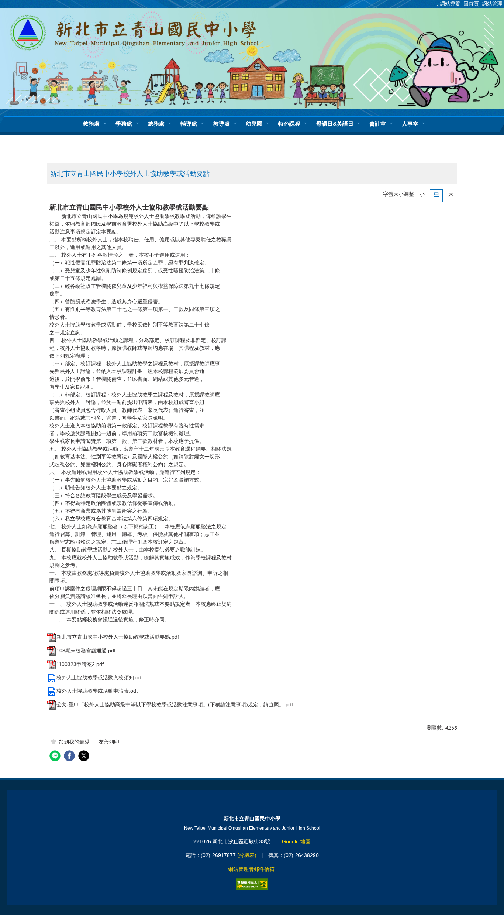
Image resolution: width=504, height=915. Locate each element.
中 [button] (436, 194)
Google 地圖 (296, 841)
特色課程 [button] (289, 123)
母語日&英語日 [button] (334, 123)
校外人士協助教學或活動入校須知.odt (99, 677)
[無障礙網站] (252, 884)
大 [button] (450, 194)
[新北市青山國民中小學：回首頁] (252, 57)
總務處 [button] (156, 123)
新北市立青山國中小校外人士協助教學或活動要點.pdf (117, 637)
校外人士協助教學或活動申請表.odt (97, 691)
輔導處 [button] (188, 123)
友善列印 (109, 742)
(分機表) (246, 855)
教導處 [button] (221, 123)
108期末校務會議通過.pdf (85, 650)
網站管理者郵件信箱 (251, 869)
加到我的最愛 (74, 742)
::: (49, 150)
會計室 (377, 123)
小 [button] (422, 194)
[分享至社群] (55, 756)
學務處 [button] (123, 123)
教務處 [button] (91, 123)
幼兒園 (254, 123)
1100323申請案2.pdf (80, 664)
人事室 (410, 123)
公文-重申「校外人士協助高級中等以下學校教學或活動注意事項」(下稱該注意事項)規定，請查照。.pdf (174, 704)
